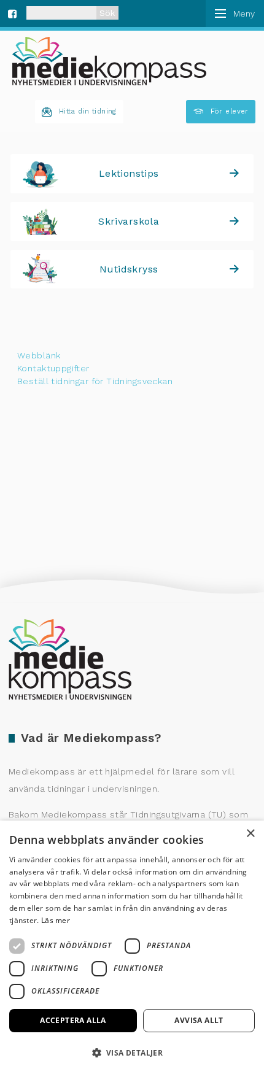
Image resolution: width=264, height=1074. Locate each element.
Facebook (12, 12)
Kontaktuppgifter (53, 368)
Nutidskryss (128, 269)
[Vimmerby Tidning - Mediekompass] (109, 61)
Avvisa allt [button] (198, 1020)
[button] (132, 1052)
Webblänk (38, 355)
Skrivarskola (128, 221)
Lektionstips (129, 173)
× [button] (250, 833)
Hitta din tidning (88, 111)
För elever (230, 111)
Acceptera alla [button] (73, 1020)
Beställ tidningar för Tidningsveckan (95, 381)
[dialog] (132, 947)
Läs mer (55, 920)
